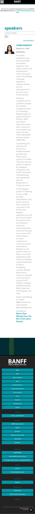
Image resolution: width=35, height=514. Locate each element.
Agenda (17, 427)
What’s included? (17, 377)
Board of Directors (17, 385)
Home (17, 370)
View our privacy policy (28, 509)
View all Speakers (28, 40)
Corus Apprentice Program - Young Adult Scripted (17, 460)
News (17, 381)
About (17, 373)
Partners (17, 468)
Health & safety (17, 403)
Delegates (17, 442)
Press (17, 396)
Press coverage (17, 392)
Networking (17, 438)
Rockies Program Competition (17, 494)
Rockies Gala (17, 490)
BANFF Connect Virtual (17, 424)
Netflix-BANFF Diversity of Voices (17, 456)
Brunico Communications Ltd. (26, 508)
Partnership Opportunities (17, 472)
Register (17, 482)
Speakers (17, 431)
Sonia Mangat (24, 45)
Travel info (17, 400)
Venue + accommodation (17, 415)
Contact (17, 407)
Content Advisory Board (17, 388)
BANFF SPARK (17, 452)
